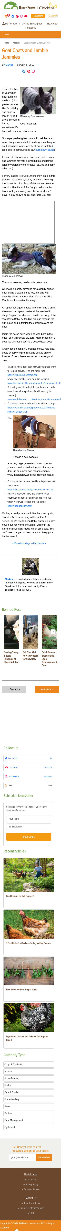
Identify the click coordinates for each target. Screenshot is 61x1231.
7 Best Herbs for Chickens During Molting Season (28, 943)
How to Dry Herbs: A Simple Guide (21, 989)
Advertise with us (32, 1203)
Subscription (44, 1157)
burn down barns (45, 149)
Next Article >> (47, 689)
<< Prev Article (13, 689)
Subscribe (38, 15)
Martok (9, 64)
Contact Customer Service (32, 1208)
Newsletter (52, 23)
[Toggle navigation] (7, 34)
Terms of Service (31, 1189)
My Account (11, 23)
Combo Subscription (32, 23)
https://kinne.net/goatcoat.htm (22, 375)
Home (6, 42)
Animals (16, 42)
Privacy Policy (32, 1184)
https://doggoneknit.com (19, 506)
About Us (31, 1179)
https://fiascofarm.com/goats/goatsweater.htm (30, 489)
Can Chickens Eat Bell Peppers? (20, 896)
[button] (53, 631)
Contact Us (30, 27)
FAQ (32, 1213)
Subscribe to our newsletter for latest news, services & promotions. (26, 808)
